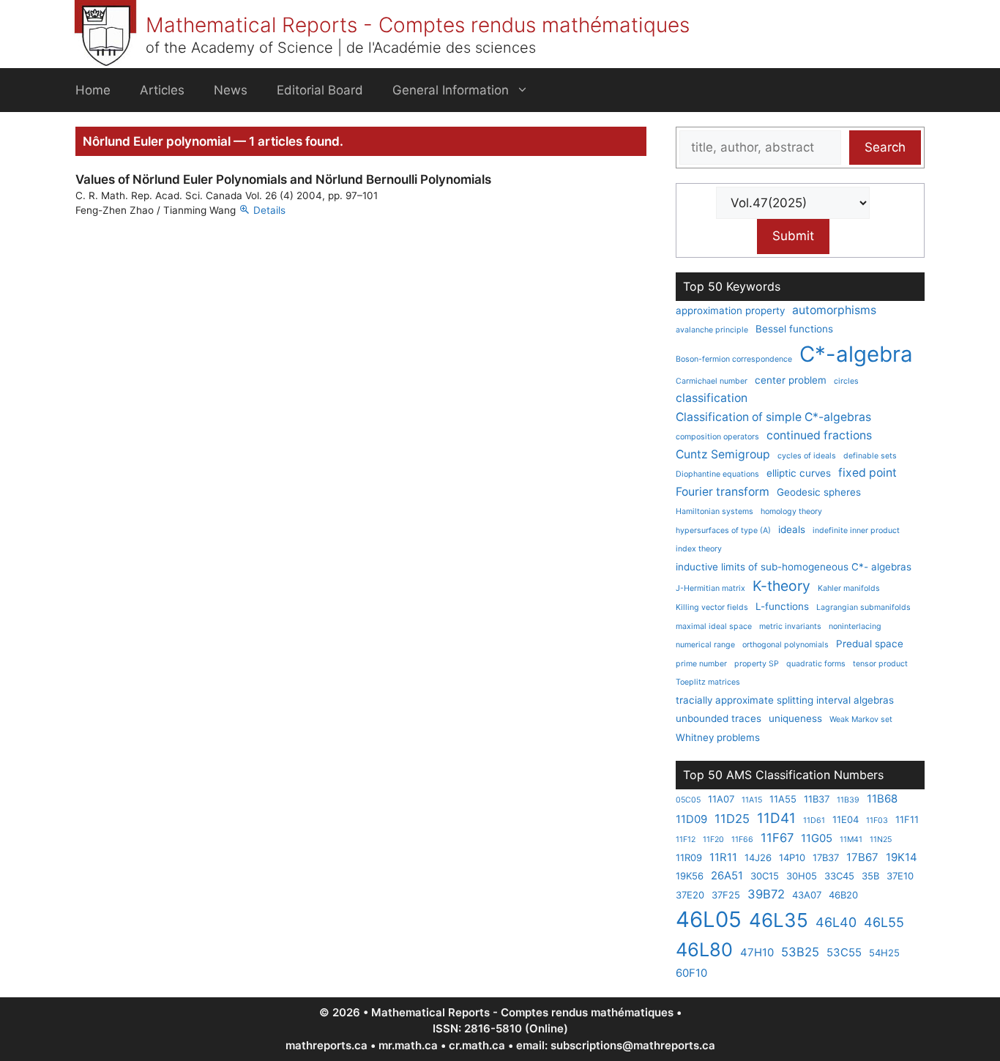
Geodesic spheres (819, 492)
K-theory (781, 586)
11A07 (721, 799)
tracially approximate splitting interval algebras (785, 700)
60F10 (691, 973)
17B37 (826, 857)
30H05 (801, 876)
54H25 (884, 952)
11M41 (851, 839)
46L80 (704, 949)
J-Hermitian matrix (710, 588)
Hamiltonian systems (714, 511)
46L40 (836, 922)
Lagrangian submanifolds (863, 607)
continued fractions (819, 435)
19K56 (690, 876)
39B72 (766, 894)
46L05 (709, 919)
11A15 (752, 800)
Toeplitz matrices (708, 682)
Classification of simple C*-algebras (773, 417)
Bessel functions (794, 329)
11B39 (848, 800)
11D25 (732, 818)
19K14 (901, 857)
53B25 (800, 952)
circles (846, 381)
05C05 (688, 800)
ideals (791, 529)
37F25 (726, 895)
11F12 (685, 839)
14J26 (758, 857)
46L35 (778, 920)
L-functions (782, 606)
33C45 (839, 876)
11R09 (689, 857)
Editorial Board (320, 90)
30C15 (764, 876)
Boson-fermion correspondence (734, 359)
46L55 (884, 922)
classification (711, 398)
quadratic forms (816, 664)
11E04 (845, 819)
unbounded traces (718, 718)
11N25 (881, 839)
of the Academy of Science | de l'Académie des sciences (341, 47)
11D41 (776, 818)
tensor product (880, 664)
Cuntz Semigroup (723, 454)
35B (870, 876)
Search (885, 147)
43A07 (806, 895)
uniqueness (795, 718)
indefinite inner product (856, 530)
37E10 (900, 876)
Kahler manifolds (849, 588)
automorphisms (834, 310)
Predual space (869, 643)
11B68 (882, 798)
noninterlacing (855, 626)
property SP (756, 664)
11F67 (777, 837)
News (230, 90)
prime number (701, 664)
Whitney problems (718, 737)
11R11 (723, 857)
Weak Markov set (860, 719)
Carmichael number (711, 381)
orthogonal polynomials (785, 644)
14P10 (792, 857)
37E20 (690, 895)
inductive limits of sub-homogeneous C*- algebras (793, 567)
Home (93, 90)
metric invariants (790, 626)
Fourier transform (722, 492)
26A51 (727, 875)
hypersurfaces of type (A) (723, 530)
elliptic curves (798, 473)
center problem (791, 380)
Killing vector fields (712, 607)
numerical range (705, 644)
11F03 (877, 820)
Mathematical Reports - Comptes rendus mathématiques (418, 24)
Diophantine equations (717, 474)
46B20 (843, 895)
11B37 (816, 799)
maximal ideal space (714, 626)
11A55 (782, 799)
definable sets (870, 456)
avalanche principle (712, 330)
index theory (699, 549)
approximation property (730, 310)
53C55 (844, 952)
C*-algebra (856, 354)
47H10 (757, 952)
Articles (162, 90)
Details (269, 210)
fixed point (867, 473)
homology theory (791, 511)
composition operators (717, 437)
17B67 (862, 857)
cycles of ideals (806, 456)
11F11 (907, 819)
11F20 (713, 839)
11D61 (814, 820)
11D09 (691, 819)
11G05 (816, 838)
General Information (450, 90)
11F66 (742, 839)
